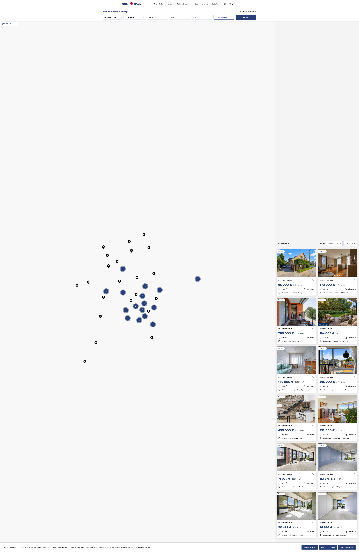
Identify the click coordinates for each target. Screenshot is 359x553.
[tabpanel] (296, 263)
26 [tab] (299, 469)
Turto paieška (158, 4)
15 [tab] (299, 275)
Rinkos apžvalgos (182, 4)
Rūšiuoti (322, 243)
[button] (136, 294)
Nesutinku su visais (328, 547)
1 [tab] (334, 275)
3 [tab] (296, 275)
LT (233, 4)
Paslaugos (170, 4)
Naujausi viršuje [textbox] (333, 243)
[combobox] (334, 243)
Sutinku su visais (310, 547)
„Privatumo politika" (145, 547)
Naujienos (195, 4)
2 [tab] (294, 275)
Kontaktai (215, 4)
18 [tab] (299, 372)
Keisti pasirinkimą (347, 547)
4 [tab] (339, 275)
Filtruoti (246, 17)
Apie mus (205, 4)
